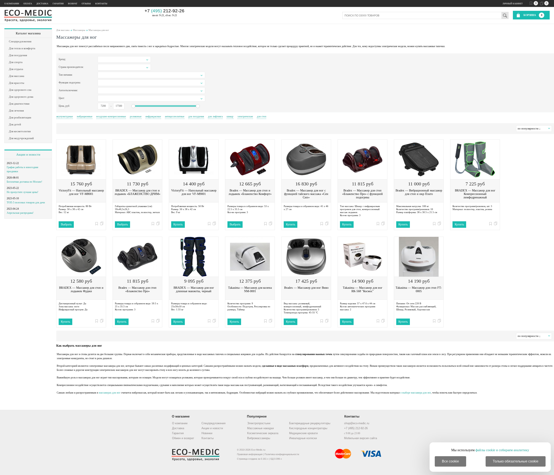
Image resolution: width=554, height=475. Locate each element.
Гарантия (178, 433)
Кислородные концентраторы (308, 428)
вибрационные (84, 116)
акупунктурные (64, 116)
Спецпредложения (213, 423)
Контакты (101, 3)
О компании (11, 3)
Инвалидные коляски (303, 438)
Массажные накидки (260, 428)
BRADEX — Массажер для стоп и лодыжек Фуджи (81, 289)
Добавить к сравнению (102, 223)
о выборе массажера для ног (415, 392)
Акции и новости (28, 154)
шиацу (230, 116)
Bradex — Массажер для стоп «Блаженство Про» (137, 289)
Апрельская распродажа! (20, 212)
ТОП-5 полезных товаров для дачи (26, 202)
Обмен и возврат (183, 438)
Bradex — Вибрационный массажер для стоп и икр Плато (419, 192)
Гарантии (58, 3)
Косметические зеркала (262, 433)
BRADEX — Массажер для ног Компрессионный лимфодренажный (475, 194)
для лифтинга (215, 116)
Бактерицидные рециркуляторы (309, 423)
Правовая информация (250, 454)
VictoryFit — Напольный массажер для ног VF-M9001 (193, 192)
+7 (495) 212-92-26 (356, 428)
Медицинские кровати (303, 433)
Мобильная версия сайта (360, 438)
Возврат (72, 3)
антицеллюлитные (174, 116)
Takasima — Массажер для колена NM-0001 (250, 289)
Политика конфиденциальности (281, 454)
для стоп (261, 116)
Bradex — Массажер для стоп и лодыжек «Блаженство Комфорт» (250, 192)
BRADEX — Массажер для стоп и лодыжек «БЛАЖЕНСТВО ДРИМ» (137, 192)
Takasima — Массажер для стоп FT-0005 (419, 289)
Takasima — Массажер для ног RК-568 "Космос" (362, 289)
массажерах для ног (109, 392)
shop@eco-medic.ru (356, 423)
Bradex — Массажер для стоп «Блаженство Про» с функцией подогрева (362, 194)
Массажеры (79, 30)
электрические (245, 116)
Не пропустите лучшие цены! (22, 192)
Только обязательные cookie (515, 461)
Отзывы (86, 3)
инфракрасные (153, 116)
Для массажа (62, 30)
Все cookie (450, 461)
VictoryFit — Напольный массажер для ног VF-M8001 (81, 192)
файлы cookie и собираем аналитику (502, 450)
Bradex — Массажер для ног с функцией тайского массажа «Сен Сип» (306, 194)
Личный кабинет (512, 3)
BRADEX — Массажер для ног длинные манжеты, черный (194, 289)
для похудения (196, 116)
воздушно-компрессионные (111, 116)
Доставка (42, 3)
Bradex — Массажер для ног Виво (306, 287)
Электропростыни (258, 423)
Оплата (27, 3)
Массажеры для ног (99, 30)
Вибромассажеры (258, 438)
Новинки (206, 433)
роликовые (136, 116)
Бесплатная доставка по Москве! (24, 181)
